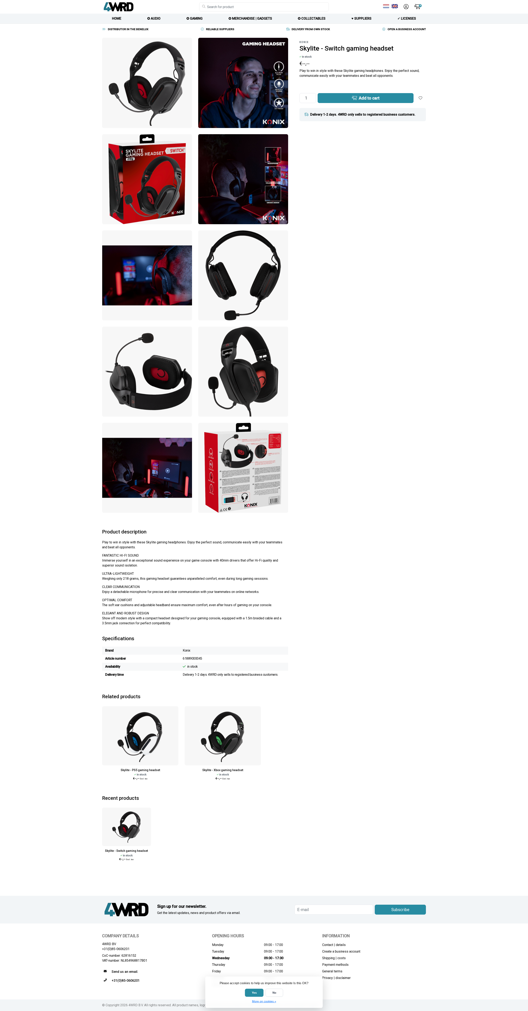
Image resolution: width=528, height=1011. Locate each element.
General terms (332, 971)
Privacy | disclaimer (336, 978)
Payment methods (335, 965)
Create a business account (341, 951)
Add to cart (369, 98)
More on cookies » (264, 1001)
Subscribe (400, 909)
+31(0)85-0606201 (116, 949)
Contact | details (334, 945)
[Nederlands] (387, 6)
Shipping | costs (334, 958)
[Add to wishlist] (420, 98)
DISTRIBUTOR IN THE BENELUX (128, 29)
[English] (396, 6)
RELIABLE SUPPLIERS (220, 29)
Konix (304, 42)
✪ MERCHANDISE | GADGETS (250, 18)
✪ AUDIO (153, 18)
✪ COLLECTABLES (311, 18)
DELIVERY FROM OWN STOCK (311, 29)
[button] (405, 6)
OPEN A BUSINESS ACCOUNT (407, 29)
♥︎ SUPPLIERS (361, 18)
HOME (116, 18)
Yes (254, 992)
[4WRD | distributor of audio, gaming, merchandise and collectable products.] (150, 7)
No (274, 992)
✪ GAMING (194, 18)
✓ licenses (406, 18)
